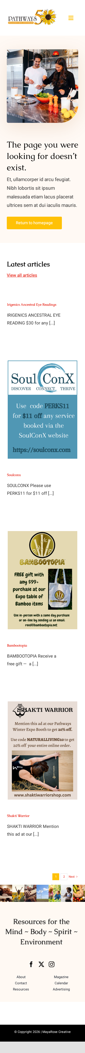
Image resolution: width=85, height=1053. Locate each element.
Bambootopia (17, 645)
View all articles (22, 275)
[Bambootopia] (42, 580)
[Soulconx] (42, 410)
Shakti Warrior (18, 815)
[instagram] (51, 964)
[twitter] (41, 964)
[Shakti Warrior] (42, 750)
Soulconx (14, 475)
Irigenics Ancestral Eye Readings (31, 304)
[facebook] (31, 964)
